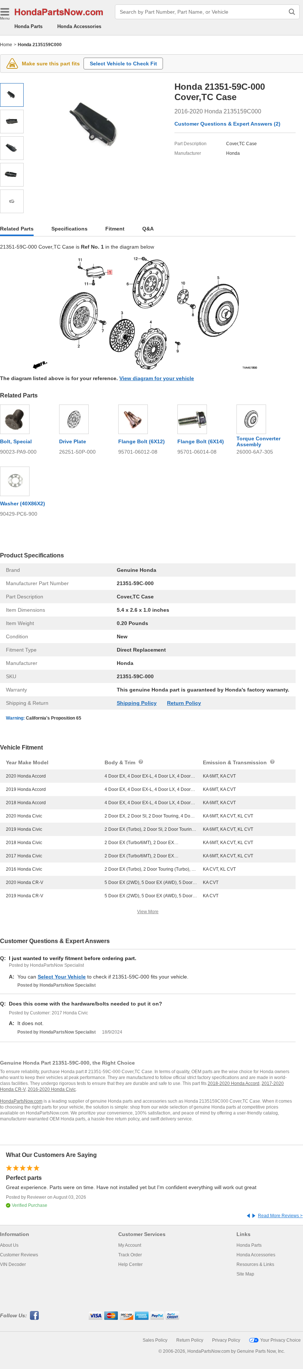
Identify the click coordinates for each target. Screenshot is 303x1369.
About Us (9, 1245)
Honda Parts (28, 26)
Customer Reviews (19, 1254)
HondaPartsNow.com (21, 1101)
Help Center (130, 1264)
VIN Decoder (13, 1264)
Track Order (130, 1254)
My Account (129, 1245)
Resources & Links (255, 1264)
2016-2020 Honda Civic (52, 1089)
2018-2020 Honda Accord (233, 1083)
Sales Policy (155, 1340)
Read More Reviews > (280, 1215)
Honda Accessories (79, 26)
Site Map (245, 1274)
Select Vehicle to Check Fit (123, 63)
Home (6, 44)
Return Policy (184, 703)
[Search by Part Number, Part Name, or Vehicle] (291, 11)
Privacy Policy (226, 1340)
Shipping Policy (137, 703)
